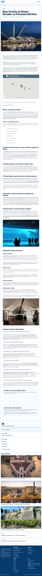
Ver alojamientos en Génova (8, 105)
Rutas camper (30, 552)
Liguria (4, 8)
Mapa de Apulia (16, 553)
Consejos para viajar (6, 449)
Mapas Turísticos (9, 435)
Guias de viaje (4, 446)
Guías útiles (30, 553)
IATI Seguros (25, 412)
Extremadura (16, 571)
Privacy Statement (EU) (31, 568)
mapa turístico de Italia (20, 186)
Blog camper (4, 441)
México (15, 568)
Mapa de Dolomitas (17, 550)
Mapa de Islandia (16, 555)
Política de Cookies (31, 560)
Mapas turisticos (5, 444)
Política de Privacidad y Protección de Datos (34, 565)
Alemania (15, 566)
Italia (14, 565)
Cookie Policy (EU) (31, 566)
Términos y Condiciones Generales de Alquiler (34, 563)
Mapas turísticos (30, 550)
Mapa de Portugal (16, 557)
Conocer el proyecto (6, 429)
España (15, 560)
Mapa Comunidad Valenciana (18, 552)
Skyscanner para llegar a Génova (25, 413)
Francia (15, 563)
